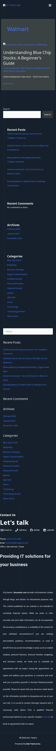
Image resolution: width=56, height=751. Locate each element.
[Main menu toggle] (50, 5)
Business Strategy (15, 269)
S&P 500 (11, 297)
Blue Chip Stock (28, 68)
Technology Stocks (16, 311)
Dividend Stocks (14, 279)
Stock (46, 68)
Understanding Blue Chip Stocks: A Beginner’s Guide (27, 58)
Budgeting (11, 265)
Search (6, 109)
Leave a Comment (11, 68)
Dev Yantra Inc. (33, 744)
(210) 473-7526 (14, 539)
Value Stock (8, 71)
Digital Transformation (17, 274)
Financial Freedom (15, 283)
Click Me (47, 717)
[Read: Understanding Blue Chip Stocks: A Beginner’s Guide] (25, 44)
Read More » (8, 83)
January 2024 (13, 233)
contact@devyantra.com (17, 543)
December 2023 (14, 238)
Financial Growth (14, 288)
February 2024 (13, 229)
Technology (12, 307)
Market (39, 68)
